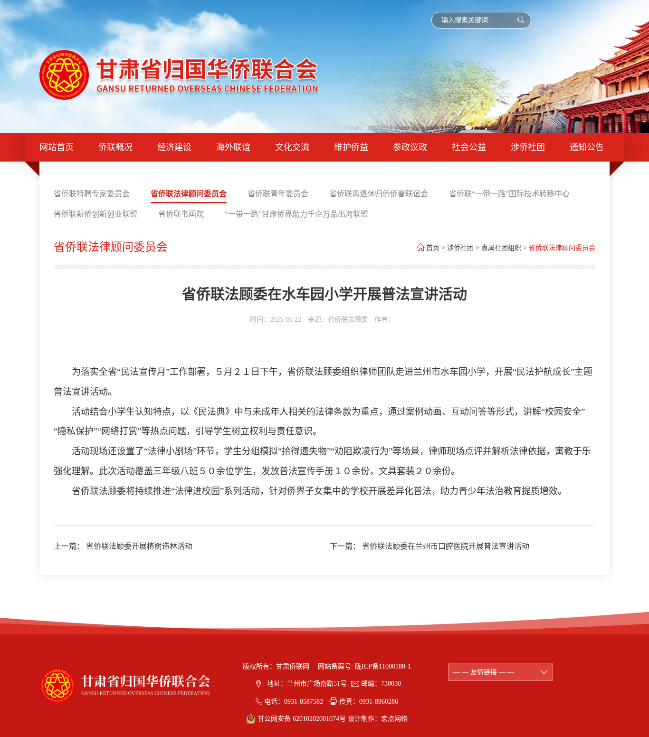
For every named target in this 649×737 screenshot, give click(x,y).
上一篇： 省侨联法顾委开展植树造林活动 (123, 546)
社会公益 (469, 147)
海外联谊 (233, 147)
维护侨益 (351, 147)
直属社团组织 (501, 247)
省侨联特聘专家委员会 (92, 194)
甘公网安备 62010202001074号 (302, 718)
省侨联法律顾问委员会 (189, 194)
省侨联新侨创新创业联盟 (95, 214)
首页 (432, 247)
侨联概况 (115, 147)
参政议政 (410, 147)
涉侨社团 (528, 147)
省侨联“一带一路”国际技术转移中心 (509, 194)
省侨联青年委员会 (278, 194)
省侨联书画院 (181, 214)
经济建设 (174, 147)
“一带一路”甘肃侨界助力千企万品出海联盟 (296, 214)
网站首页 (56, 147)
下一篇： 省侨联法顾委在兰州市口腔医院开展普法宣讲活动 (429, 546)
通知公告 (587, 147)
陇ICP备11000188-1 (383, 666)
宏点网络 (394, 718)
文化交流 (292, 147)
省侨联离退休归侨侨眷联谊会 (378, 194)
